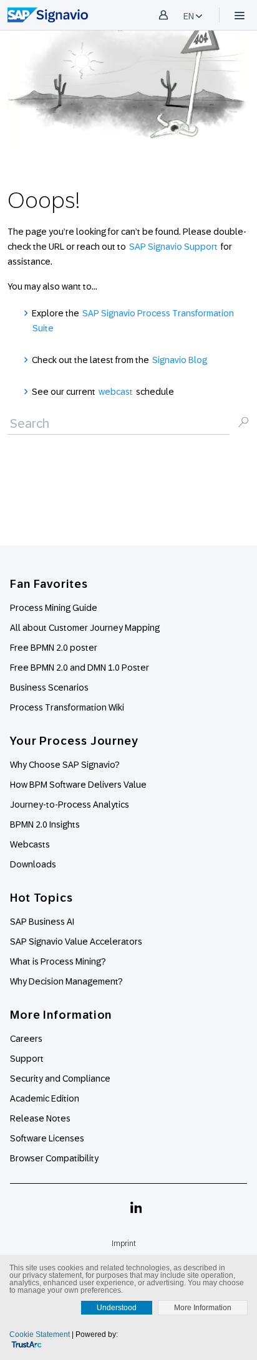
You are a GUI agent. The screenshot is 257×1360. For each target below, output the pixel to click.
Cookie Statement (39, 1334)
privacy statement (52, 1275)
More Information (202, 1307)
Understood (117, 1307)
